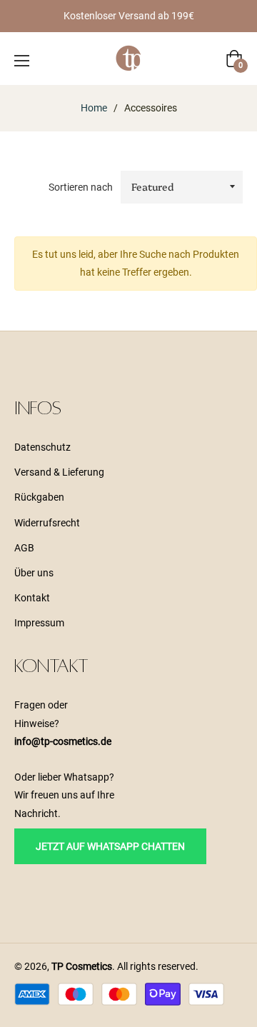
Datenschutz (42, 447)
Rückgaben (39, 497)
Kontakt (32, 597)
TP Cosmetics (81, 966)
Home (94, 108)
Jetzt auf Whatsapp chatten (110, 846)
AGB (24, 547)
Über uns (34, 572)
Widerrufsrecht (47, 522)
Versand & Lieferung (59, 472)
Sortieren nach (81, 187)
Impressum (39, 622)
